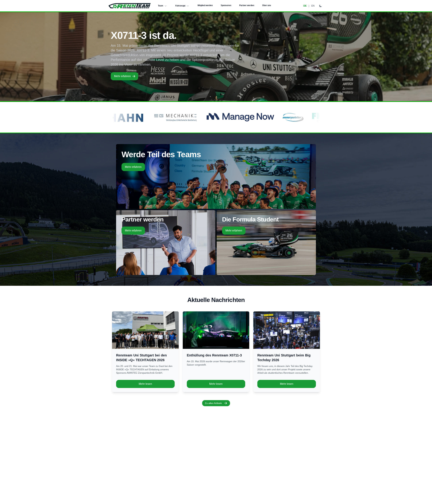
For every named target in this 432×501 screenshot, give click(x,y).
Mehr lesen (145, 383)
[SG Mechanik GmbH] (270, 117)
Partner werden (246, 5)
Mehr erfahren (122, 76)
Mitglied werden (205, 5)
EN (313, 5)
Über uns (266, 5)
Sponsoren (226, 5)
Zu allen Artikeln (213, 403)
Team (160, 6)
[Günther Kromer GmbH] (125, 117)
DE (305, 5)
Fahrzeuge (180, 6)
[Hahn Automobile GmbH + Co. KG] (216, 117)
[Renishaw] (166, 117)
